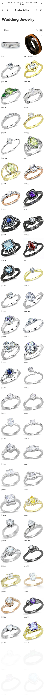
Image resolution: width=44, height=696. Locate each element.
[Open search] (7, 10)
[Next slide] (41, 3)
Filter (6, 30)
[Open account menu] (36, 10)
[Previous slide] (2, 3)
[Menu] (2, 10)
